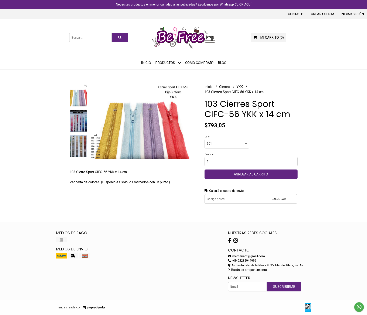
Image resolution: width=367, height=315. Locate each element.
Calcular (278, 199)
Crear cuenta (322, 14)
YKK (240, 87)
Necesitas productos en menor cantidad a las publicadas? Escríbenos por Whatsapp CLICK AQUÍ (183, 4)
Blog (222, 63)
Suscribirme (284, 287)
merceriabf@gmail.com (248, 256)
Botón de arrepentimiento (248, 270)
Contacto (296, 14)
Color (207, 136)
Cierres (225, 87)
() (272, 37)
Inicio (146, 63)
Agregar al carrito (251, 174)
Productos (165, 63)
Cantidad (209, 154)
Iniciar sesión (352, 14)
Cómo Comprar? (199, 63)
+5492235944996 (243, 261)
